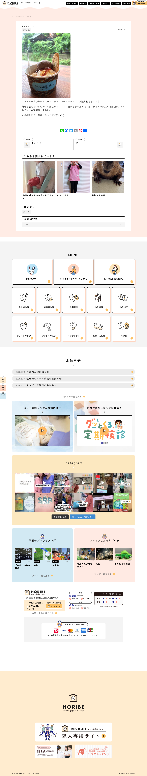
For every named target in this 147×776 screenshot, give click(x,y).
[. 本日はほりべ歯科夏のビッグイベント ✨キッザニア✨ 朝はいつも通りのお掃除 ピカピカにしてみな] (122, 483)
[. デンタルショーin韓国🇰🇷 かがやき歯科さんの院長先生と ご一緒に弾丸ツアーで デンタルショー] (103, 502)
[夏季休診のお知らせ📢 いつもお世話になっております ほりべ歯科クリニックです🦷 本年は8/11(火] (24, 502)
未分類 (26, 29)
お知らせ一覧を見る (72, 397)
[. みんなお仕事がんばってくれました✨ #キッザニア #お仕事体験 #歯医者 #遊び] (83, 483)
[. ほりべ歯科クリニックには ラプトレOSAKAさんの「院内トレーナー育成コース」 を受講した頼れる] (44, 502)
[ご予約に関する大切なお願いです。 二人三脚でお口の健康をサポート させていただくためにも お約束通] (24, 483)
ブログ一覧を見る (41, 576)
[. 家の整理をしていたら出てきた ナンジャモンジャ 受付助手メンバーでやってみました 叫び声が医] (122, 502)
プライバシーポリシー (34, 773)
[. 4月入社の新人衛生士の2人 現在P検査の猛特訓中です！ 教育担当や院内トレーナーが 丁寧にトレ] (83, 502)
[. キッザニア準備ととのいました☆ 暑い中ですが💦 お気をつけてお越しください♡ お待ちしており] (103, 483)
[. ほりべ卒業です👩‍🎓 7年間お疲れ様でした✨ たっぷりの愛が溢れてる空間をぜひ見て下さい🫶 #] (44, 483)
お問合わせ (116, 3)
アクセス (105, 3)
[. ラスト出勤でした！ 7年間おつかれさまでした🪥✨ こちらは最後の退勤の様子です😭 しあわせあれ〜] (64, 483)
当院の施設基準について (19, 773)
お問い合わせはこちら (43, 613)
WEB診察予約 (55, 606)
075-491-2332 (34, 607)
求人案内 (126, 3)
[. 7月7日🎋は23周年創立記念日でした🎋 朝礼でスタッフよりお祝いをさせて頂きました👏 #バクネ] (64, 502)
